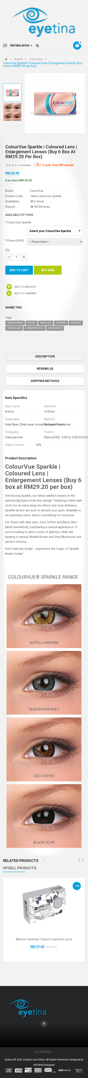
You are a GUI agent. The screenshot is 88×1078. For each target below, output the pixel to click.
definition (76, 323)
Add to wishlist (25, 286)
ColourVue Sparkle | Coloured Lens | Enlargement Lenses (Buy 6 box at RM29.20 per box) (42, 64)
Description (45, 356)
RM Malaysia (20, 45)
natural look (14, 328)
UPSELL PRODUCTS (19, 868)
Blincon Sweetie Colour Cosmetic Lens (44, 939)
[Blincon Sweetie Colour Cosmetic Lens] (44, 905)
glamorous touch (34, 328)
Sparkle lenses (15, 323)
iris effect (61, 323)
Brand (18, 59)
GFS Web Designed (44, 1065)
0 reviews (25, 165)
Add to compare (25, 293)
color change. (55, 328)
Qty (7, 250)
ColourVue (36, 59)
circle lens (45, 323)
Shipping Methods (45, 381)
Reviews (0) (45, 368)
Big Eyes (31, 323)
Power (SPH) (15, 240)
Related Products (20, 860)
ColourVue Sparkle (19, 222)
